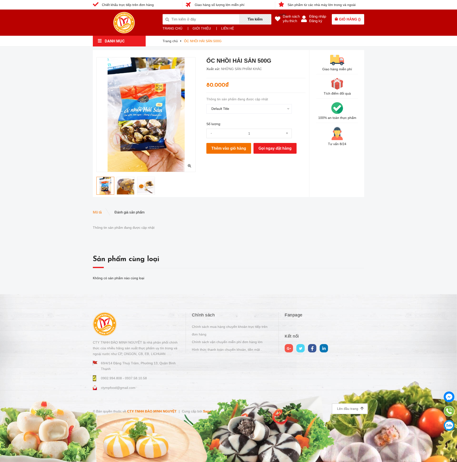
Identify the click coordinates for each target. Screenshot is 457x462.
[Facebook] (312, 348)
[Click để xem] (146, 114)
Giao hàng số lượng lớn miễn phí (219, 5)
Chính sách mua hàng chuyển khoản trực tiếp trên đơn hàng (230, 330)
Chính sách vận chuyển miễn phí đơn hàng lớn (227, 342)
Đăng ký (315, 21)
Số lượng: (213, 124)
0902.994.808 (112, 378)
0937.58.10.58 (136, 378)
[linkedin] (324, 348)
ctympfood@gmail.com (118, 388)
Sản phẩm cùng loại (126, 259)
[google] (289, 348)
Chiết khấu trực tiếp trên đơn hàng (127, 5)
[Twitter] (300, 348)
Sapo (207, 411)
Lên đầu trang (348, 409)
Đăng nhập (317, 16)
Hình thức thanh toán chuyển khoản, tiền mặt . (227, 349)
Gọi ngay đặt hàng (275, 148)
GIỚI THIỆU (202, 28)
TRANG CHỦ (172, 28)
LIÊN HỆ (227, 28)
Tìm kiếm (255, 19)
